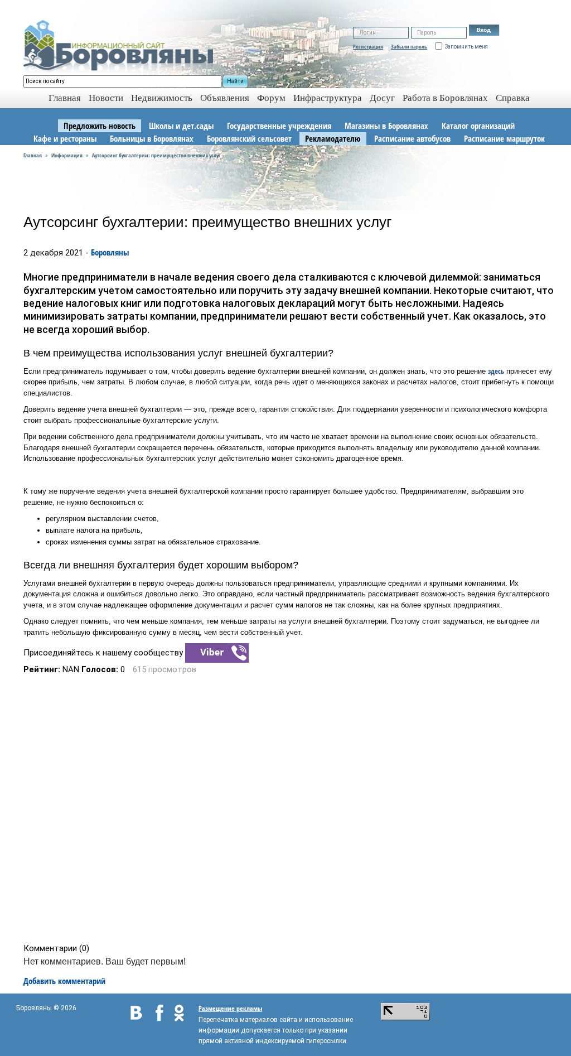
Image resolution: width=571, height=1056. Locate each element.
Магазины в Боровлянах (386, 125)
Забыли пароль (409, 46)
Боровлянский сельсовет (249, 138)
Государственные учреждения (279, 125)
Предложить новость (100, 125)
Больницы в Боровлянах (151, 138)
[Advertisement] (289, 809)
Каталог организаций (478, 125)
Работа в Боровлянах (445, 98)
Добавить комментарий (64, 980)
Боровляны (110, 252)
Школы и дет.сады (181, 125)
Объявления (224, 98)
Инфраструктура (327, 98)
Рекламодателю (333, 138)
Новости (106, 98)
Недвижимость (161, 98)
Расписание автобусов (412, 138)
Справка (513, 98)
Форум (271, 98)
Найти (235, 81)
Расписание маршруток (504, 138)
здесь (496, 371)
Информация (67, 155)
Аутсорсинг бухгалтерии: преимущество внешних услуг (156, 155)
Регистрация (368, 46)
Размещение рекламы (230, 1008)
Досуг (382, 98)
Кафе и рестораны (64, 138)
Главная (32, 155)
